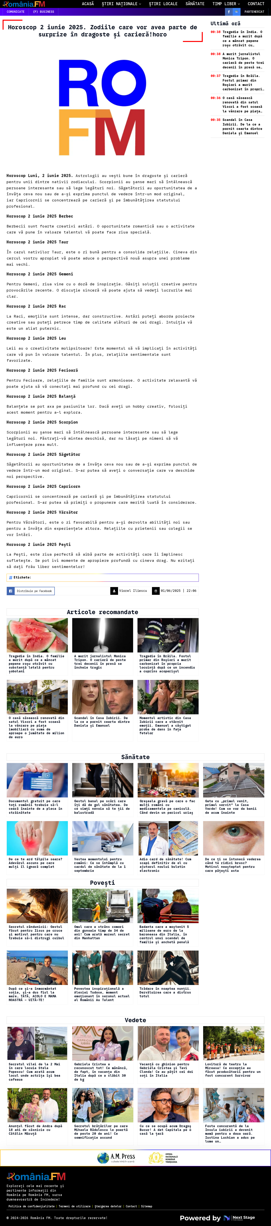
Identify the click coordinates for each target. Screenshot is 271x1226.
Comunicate (16, 12)
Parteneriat (254, 12)
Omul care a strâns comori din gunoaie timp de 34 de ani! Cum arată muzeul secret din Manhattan (102, 932)
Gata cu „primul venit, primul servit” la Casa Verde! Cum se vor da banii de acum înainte (231, 807)
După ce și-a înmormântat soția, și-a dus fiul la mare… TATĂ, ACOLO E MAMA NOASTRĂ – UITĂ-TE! (32, 994)
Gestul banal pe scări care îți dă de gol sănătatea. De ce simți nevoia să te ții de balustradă (102, 807)
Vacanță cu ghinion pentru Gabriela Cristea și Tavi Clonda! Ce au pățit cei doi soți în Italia (166, 1070)
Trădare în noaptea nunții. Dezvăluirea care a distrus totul (165, 992)
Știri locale (163, 3)
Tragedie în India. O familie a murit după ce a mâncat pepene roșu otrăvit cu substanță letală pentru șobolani (36, 664)
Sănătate (195, 3)
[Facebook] (229, 12)
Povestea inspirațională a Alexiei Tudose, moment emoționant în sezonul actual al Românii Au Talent (102, 994)
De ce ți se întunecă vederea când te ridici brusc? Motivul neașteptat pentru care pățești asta (233, 865)
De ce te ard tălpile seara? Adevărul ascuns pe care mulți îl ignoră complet (35, 863)
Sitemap (146, 1206)
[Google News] (236, 12)
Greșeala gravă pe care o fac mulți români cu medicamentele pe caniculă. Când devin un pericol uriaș (167, 807)
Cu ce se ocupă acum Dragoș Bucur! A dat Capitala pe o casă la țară (165, 1130)
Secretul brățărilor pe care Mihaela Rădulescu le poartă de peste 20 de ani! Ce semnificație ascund (101, 1132)
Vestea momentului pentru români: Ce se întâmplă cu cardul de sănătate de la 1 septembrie (100, 865)
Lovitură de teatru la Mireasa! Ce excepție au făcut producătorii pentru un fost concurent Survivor (233, 1070)
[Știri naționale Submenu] (141, 4)
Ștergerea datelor (108, 1206)
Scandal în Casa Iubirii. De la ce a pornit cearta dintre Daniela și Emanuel (102, 722)
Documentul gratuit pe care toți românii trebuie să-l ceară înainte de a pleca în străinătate (35, 807)
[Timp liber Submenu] (240, 4)
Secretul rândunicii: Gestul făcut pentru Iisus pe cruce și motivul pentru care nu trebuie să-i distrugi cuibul (36, 932)
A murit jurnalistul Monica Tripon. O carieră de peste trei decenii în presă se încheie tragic (100, 662)
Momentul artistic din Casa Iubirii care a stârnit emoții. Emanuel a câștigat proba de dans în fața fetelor (165, 725)
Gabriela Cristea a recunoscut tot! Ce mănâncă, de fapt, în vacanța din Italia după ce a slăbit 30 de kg (101, 1072)
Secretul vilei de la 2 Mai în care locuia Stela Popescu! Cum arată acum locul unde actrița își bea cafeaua (34, 1072)
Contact (256, 3)
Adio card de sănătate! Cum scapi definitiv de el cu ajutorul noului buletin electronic (165, 865)
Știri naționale (119, 3)
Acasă (88, 3)
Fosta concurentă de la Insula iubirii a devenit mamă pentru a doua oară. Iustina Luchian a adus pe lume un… (230, 1133)
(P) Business (43, 12)
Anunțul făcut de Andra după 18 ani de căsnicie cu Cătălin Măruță (35, 1130)
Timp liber (224, 3)
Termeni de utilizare (74, 1206)
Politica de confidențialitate (32, 1206)
